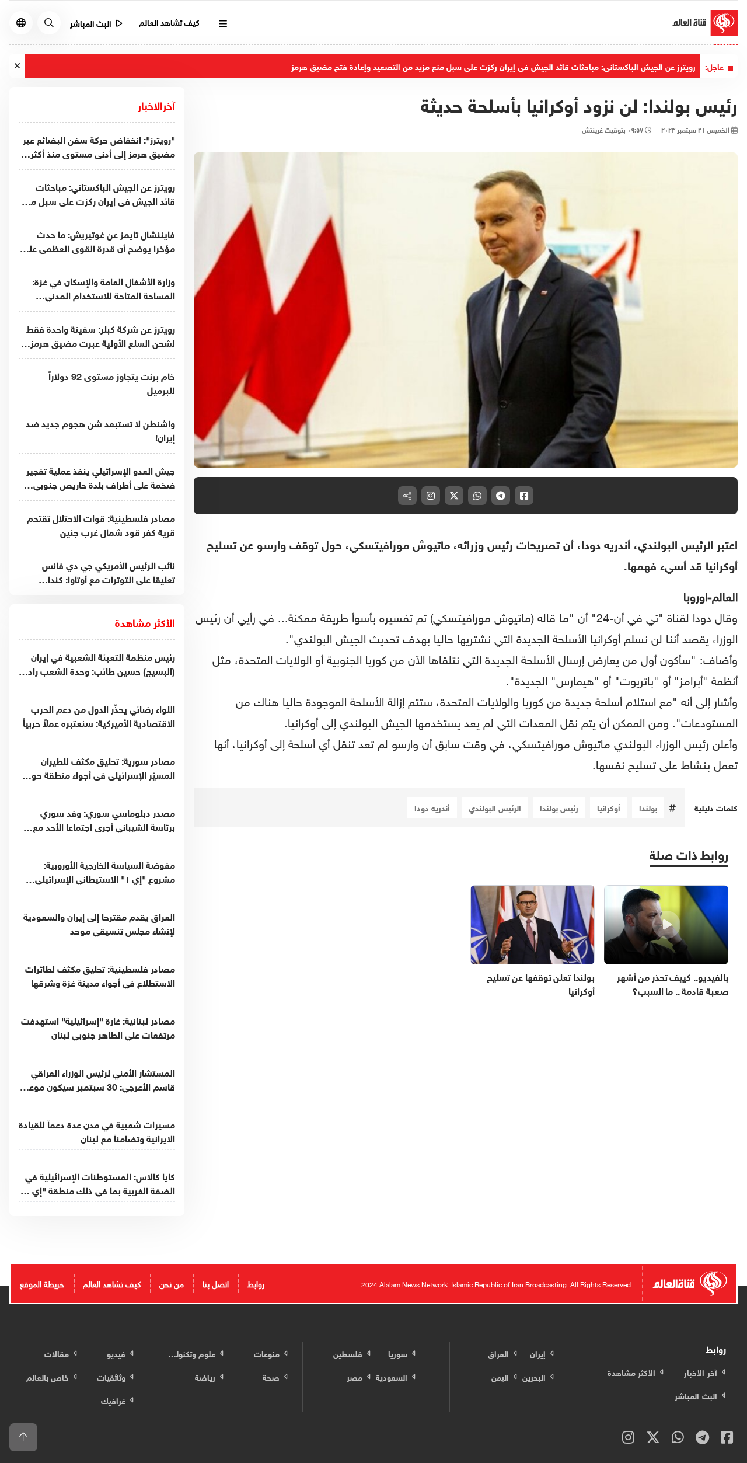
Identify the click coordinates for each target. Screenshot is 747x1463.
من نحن (171, 1283)
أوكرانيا (608, 807)
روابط (255, 1283)
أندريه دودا (432, 807)
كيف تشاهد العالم (169, 21)
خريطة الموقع (42, 1283)
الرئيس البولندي (495, 807)
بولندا (648, 807)
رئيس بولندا (559, 807)
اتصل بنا (216, 1283)
